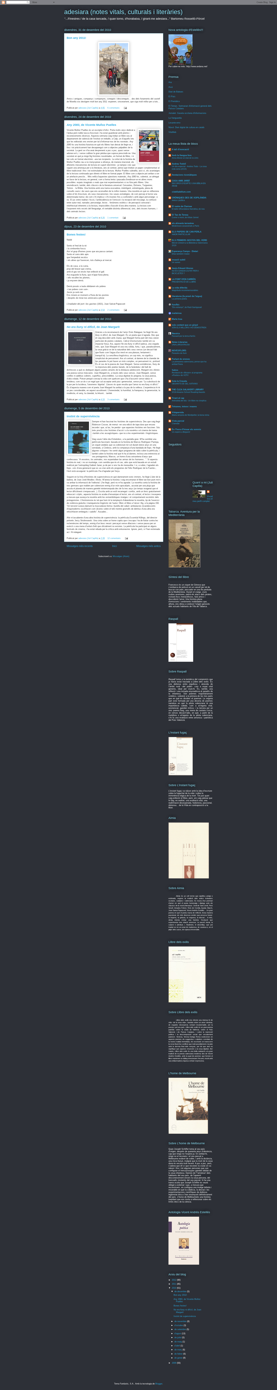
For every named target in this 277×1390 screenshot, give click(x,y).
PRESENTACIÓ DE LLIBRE (184, 282)
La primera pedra (179, 299)
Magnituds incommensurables (185, 290)
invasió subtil (178, 260)
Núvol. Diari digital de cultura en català (186, 127)
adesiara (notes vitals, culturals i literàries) (123, 11)
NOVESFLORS (179, 350)
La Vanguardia (175, 118)
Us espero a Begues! (181, 432)
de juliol (178, 1337)
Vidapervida (178, 412)
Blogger (158, 1383)
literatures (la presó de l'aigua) (187, 296)
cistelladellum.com (181, 192)
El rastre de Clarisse (182, 206)
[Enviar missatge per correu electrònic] (125, 108)
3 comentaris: (114, 399)
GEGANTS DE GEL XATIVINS (185, 384)
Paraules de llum (179, 353)
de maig (178, 1341)
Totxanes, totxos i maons (184, 406)
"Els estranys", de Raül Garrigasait (187, 307)
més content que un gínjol (185, 325)
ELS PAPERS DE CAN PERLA (186, 232)
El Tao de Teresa (180, 215)
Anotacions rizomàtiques (184, 175)
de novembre (180, 1321)
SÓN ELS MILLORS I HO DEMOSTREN (189, 327)
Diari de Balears (175, 91)
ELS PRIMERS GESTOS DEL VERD (189, 240)
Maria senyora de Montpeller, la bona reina (190, 415)
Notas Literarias (179, 342)
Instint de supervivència (83, 416)
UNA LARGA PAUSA (181, 345)
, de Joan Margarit (93, 327)
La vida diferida (179, 288)
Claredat (175, 423)
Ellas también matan (181, 254)
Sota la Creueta (179, 381)
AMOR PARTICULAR (181, 234)
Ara (170, 82)
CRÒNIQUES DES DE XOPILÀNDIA (189, 197)
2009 (174, 1363)
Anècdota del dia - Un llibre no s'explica (189, 401)
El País (171, 96)
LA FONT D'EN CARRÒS (184, 279)
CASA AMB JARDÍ (181, 181)
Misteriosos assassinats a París (185, 226)
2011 (174, 1284)
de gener (178, 1358)
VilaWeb (172, 132)
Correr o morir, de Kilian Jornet (185, 217)
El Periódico (174, 101)
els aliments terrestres (183, 223)
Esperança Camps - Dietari (185, 251)
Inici (114, 546)
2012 (174, 1280)
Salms (175, 370)
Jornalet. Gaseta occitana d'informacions (187, 113)
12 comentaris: (114, 538)
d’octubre (179, 1325)
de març (178, 1349)
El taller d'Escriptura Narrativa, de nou (188, 209)
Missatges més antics (148, 546)
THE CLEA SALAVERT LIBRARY (188, 389)
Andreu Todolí (179, 164)
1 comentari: (113, 217)
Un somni (176, 262)
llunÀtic (176, 304)
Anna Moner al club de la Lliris (185, 158)
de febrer (178, 1354)
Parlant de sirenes (181, 359)
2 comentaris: (114, 310)
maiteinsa (176, 313)
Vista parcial (178, 421)
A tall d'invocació (180, 149)
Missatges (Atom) (121, 556)
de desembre (180, 1291)
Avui (170, 87)
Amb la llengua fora (181, 155)
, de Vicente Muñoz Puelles (91, 124)
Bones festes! (76, 234)
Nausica (176, 333)
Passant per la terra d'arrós (183, 336)
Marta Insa (177, 319)
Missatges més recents (80, 546)
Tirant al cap (178, 398)
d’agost (178, 1333)
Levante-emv (174, 123)
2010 (174, 1288)
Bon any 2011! (76, 37)
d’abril (177, 1345)
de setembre (180, 1329)
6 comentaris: (114, 108)
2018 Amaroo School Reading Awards (188, 392)
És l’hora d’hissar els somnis (186, 429)
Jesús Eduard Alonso (182, 268)
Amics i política (178, 200)
